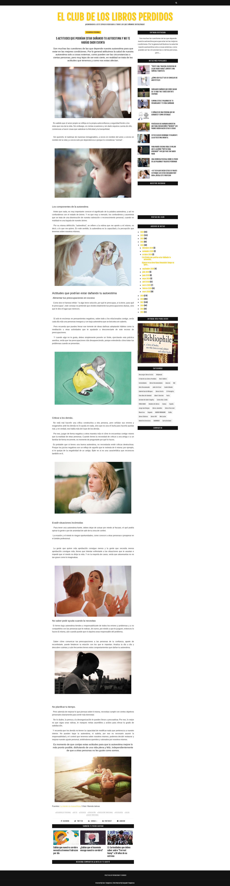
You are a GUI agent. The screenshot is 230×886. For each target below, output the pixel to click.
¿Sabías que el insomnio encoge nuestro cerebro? (91, 849)
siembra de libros (154, 404)
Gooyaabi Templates (128, 883)
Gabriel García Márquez (146, 391)
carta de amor (167, 421)
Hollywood (159, 375)
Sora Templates (107, 883)
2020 (142, 245)
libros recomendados (156, 383)
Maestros (142, 412)
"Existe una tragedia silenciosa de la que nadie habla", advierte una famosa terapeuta (163, 68)
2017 (142, 302)
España (171, 404)
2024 (142, 232)
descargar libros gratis (146, 375)
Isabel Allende (168, 387)
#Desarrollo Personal (63, 812)
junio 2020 (146, 275)
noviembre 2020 (148, 251)
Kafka (170, 412)
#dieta (75, 812)
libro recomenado (144, 387)
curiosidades (143, 383)
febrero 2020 (147, 288)
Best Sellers (163, 379)
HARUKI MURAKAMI (160, 412)
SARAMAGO (157, 421)
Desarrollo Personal (93, 32)
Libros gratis (160, 391)
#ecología (82, 812)
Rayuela (150, 412)
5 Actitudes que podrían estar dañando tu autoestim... (156, 258)
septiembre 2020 (148, 269)
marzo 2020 (146, 285)
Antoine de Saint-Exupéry (146, 400)
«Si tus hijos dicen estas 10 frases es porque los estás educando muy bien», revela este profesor (164, 173)
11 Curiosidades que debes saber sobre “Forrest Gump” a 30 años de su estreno (118, 852)
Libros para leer (170, 408)
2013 (142, 312)
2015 (142, 309)
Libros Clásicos (143, 416)
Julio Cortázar (157, 387)
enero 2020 (146, 292)
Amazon (168, 383)
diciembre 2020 (147, 248)
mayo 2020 (146, 278)
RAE (174, 383)
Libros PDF (154, 416)
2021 (142, 242)
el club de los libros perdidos (147, 379)
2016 (142, 305)
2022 (142, 239)
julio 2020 (146, 272)
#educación (92, 812)
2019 (142, 296)
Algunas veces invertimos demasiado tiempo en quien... (158, 264)
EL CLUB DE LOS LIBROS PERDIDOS (115, 17)
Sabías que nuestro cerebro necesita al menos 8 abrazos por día (65, 850)
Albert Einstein (159, 395)
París (168, 395)
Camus (164, 404)
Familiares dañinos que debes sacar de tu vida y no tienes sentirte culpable (164, 91)
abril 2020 (146, 282)
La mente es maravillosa (70, 806)
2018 (142, 299)
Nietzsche (163, 416)
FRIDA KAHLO (142, 404)
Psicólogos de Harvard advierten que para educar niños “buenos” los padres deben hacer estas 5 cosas (164, 126)
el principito (170, 391)
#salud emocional (92, 815)
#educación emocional (105, 812)
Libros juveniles (157, 408)
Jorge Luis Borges (144, 408)
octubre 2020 (147, 254)
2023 (142, 235)
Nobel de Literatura (145, 421)
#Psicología (119, 812)
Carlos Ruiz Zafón (162, 400)
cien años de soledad (145, 395)
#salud (127, 812)
